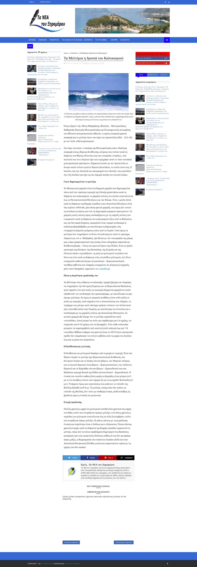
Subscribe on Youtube (146, 63)
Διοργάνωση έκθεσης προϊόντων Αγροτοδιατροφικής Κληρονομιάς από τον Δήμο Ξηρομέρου (43, 139)
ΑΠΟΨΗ (114, 40)
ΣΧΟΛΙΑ (164, 75)
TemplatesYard (46, 563)
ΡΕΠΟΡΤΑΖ (54, 40)
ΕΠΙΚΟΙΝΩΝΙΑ (45, 2)
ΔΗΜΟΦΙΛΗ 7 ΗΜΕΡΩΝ (153, 75)
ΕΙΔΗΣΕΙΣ (42, 40)
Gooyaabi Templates (72, 563)
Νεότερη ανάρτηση (71, 542)
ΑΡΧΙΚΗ (32, 40)
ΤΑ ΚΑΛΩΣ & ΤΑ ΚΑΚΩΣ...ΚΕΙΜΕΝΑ (77, 40)
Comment (129, 458)
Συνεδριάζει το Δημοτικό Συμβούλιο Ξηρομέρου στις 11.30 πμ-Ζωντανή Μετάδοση (49, 81)
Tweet (75, 458)
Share (92, 458)
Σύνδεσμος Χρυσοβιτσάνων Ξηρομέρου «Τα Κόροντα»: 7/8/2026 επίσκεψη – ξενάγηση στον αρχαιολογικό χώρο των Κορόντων (44, 59)
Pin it (110, 458)
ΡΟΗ (141, 75)
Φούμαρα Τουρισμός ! (46, 160)
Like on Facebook (144, 58)
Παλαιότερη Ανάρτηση (123, 542)
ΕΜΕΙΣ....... (32, 2)
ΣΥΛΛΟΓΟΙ (124, 40)
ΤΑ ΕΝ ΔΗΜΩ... (101, 40)
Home (66, 53)
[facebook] (165, 2)
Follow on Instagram (146, 68)
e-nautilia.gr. (104, 268)
